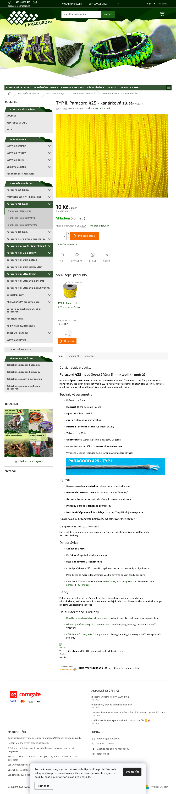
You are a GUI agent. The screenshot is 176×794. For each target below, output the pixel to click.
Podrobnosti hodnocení (98, 108)
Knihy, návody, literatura (21, 326)
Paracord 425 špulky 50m (22, 218)
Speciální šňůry (15, 295)
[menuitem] (18, 87)
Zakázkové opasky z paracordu (24, 379)
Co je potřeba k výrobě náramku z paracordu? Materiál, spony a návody (44, 738)
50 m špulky (110, 581)
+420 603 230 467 (105, 743)
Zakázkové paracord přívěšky (23, 372)
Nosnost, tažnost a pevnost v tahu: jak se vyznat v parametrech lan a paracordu (43, 758)
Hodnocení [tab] (88, 356)
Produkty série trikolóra (21, 174)
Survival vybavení (16, 340)
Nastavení (43, 786)
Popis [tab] (61, 356)
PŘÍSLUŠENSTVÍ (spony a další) (23, 302)
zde (88, 777)
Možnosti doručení (99, 226)
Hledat (107, 14)
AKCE (9, 129)
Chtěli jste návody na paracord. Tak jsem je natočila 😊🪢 (120, 720)
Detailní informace (65, 244)
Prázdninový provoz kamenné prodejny (111, 704)
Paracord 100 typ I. (17, 232)
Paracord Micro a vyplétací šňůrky (26, 239)
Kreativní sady (15, 319)
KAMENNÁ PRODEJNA (72, 3)
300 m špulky (125, 581)
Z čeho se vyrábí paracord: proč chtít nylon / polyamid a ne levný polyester (41, 750)
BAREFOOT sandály (17, 333)
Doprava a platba (98, 3)
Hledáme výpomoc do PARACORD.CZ (110, 697)
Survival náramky (16, 146)
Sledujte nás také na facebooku (113, 749)
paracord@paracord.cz (108, 738)
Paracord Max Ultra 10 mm (21, 274)
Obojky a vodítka (16, 167)
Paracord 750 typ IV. (18, 190)
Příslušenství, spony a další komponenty (87, 634)
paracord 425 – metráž (78, 585)
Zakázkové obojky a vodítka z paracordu (23, 387)
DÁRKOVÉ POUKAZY (20, 349)
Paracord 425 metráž (19, 211)
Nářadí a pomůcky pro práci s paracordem (87, 624)
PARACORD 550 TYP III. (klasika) (24, 197)
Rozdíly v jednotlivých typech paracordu (87, 618)
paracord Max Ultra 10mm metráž (25, 281)
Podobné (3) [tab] (73, 356)
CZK (149, 3)
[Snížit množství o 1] (68, 238)
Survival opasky (15, 160)
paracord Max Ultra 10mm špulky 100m (28, 288)
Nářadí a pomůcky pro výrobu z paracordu (24, 310)
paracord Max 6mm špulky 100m (24, 267)
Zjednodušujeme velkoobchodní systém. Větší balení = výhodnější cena (128, 712)
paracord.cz (103, 754)
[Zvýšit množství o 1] (68, 234)
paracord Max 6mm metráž (22, 260)
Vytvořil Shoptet (159, 787)
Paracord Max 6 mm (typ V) (22, 253)
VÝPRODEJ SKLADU (17, 123)
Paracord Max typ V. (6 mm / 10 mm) (26, 246)
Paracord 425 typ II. (17, 204)
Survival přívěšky (16, 153)
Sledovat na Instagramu (31, 461)
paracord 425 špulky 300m (22, 225)
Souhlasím (132, 772)
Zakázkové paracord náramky (23, 365)
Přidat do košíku (86, 235)
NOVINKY (11, 116)
